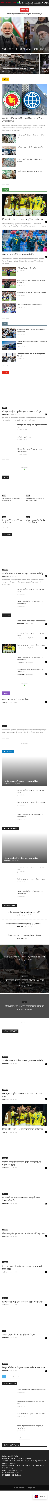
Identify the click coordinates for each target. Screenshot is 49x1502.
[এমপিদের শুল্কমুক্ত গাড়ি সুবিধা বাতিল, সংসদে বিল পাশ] (9, 150)
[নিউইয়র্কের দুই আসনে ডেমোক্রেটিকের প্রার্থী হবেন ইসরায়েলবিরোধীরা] (9, 673)
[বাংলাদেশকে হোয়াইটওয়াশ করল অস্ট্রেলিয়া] (24, 240)
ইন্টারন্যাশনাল (5, 569)
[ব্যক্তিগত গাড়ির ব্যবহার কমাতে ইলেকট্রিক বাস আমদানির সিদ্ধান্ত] (9, 345)
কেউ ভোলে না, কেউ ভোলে (24, 437)
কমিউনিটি (4, 407)
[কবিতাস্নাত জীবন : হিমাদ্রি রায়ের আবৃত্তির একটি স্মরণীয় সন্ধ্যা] (9, 428)
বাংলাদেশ (4, 349)
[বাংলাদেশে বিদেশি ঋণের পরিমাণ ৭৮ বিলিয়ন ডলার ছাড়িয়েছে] (9, 162)
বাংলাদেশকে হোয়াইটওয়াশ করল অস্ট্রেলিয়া (18, 254)
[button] (46, 3)
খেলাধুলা (24, 1002)
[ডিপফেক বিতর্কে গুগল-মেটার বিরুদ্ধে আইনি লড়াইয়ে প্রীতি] (36, 489)
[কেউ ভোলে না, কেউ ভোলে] (9, 440)
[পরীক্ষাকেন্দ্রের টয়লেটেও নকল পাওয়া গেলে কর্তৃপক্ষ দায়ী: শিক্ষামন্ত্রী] (9, 357)
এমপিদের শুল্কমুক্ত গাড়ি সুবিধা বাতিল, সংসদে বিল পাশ (31, 147)
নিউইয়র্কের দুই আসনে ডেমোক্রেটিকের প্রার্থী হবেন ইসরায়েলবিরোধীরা (24, 14)
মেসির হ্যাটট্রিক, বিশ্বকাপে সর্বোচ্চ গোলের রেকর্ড (29, 305)
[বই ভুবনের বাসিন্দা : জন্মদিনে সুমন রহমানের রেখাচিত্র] (24, 393)
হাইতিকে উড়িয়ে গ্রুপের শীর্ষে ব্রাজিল (26, 268)
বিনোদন (4, 495)
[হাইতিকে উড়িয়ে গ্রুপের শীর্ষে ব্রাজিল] (9, 271)
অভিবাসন (4, 726)
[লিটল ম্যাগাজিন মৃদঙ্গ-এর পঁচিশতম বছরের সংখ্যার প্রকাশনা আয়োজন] (9, 452)
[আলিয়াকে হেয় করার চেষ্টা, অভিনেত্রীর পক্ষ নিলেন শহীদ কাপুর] (36, 511)
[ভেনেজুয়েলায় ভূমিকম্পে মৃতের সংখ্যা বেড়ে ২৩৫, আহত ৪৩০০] (19, 64)
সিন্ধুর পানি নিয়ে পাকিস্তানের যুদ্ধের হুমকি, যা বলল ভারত (23, 1367)
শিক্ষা (4, 336)
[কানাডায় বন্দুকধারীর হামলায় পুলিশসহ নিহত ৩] (24, 1321)
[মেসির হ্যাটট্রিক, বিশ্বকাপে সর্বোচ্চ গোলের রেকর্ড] (9, 308)
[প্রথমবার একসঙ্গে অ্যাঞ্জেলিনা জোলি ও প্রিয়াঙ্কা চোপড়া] (12, 489)
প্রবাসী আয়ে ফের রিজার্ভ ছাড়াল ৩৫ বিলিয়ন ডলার (29, 171)
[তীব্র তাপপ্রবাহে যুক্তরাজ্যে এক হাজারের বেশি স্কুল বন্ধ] (24, 1219)
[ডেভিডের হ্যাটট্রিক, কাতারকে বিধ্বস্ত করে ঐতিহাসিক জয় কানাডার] (9, 283)
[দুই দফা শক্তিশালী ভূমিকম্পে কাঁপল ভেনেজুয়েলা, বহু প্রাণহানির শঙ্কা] (9, 604)
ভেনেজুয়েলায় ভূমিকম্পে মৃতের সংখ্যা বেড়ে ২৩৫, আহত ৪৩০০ (24, 924)
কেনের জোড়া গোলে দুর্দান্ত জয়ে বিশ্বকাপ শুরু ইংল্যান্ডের (31, 292)
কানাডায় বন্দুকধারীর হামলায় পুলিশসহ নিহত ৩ (19, 1334)
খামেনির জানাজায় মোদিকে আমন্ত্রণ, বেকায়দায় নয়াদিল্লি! (23, 573)
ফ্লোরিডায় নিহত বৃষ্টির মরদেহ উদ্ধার (15, 699)
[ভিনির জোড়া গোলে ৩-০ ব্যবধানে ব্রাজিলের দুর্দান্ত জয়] (24, 205)
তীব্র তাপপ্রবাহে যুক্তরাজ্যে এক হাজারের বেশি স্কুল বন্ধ (23, 1233)
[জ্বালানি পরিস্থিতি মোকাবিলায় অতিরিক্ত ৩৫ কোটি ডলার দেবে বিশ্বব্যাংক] (24, 99)
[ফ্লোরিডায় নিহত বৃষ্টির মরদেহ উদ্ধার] (24, 716)
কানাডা (4, 1331)
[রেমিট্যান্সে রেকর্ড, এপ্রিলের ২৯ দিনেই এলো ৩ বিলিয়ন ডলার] (9, 138)
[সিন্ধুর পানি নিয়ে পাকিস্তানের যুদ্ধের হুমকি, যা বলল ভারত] (24, 1354)
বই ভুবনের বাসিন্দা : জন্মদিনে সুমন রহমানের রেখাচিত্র (21, 411)
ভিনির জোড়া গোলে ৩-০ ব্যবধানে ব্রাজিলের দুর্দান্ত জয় (22, 219)
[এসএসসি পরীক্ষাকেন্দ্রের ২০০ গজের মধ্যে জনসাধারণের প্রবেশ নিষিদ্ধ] (9, 333)
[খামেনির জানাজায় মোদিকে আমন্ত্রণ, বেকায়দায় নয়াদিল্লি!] (24, 35)
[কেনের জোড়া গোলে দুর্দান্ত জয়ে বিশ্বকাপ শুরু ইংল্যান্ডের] (9, 296)
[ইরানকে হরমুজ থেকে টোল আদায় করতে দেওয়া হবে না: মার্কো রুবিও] (24, 1252)
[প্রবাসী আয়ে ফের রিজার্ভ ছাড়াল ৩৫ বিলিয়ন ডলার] (9, 174)
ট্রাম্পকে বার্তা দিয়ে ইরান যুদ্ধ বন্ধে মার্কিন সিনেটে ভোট (22, 1301)
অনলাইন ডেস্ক (5, 414)
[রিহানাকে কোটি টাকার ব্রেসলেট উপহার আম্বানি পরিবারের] (12, 511)
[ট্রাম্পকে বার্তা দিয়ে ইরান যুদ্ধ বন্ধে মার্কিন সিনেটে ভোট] (24, 1288)
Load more (23, 1438)
